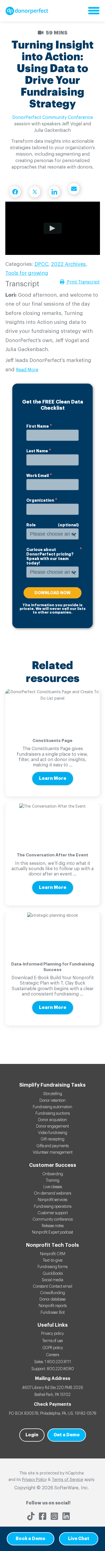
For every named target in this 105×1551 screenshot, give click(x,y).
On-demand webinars (52, 1193)
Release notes (53, 1226)
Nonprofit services (52, 1200)
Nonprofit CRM (52, 1254)
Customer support (53, 1213)
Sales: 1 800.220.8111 (52, 1362)
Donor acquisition (52, 1120)
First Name (37, 426)
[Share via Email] (74, 188)
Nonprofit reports (53, 1306)
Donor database (52, 1299)
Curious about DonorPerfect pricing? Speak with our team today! (50, 556)
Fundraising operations (52, 1207)
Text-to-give (52, 1260)
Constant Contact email (52, 1287)
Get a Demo (66, 1435)
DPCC (41, 264)
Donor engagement (52, 1126)
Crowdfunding (52, 1293)
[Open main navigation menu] (93, 11)
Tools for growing (26, 273)
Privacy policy (52, 1334)
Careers (52, 1355)
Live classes (52, 1187)
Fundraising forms (52, 1267)
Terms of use (52, 1341)
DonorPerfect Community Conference (52, 117)
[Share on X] (34, 191)
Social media (52, 1280)
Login (31, 1435)
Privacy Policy (34, 1480)
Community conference (52, 1220)
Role (31, 525)
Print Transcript (83, 282)
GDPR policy (52, 1348)
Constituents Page (52, 741)
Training (52, 1181)
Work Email (37, 476)
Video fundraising (52, 1133)
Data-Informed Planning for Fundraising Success (52, 967)
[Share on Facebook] (15, 191)
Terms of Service (67, 1480)
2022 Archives (68, 264)
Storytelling (52, 1094)
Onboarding (52, 1174)
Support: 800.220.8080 (52, 1369)
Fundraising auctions (53, 1114)
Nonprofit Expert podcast (52, 1232)
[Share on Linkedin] (54, 191)
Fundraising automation (52, 1107)
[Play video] (52, 228)
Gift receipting (52, 1139)
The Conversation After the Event (52, 855)
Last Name (37, 451)
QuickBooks (53, 1274)
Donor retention (52, 1101)
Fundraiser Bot (53, 1313)
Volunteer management (53, 1152)
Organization (40, 500)
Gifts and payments (52, 1146)
